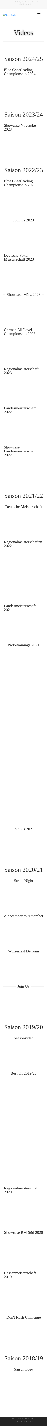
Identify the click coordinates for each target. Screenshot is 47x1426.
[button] (23, 1091)
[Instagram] (23, 6)
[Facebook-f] (19, 6)
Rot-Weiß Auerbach (27, 1422)
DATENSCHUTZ (29, 1418)
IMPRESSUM (16, 1418)
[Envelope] (27, 6)
